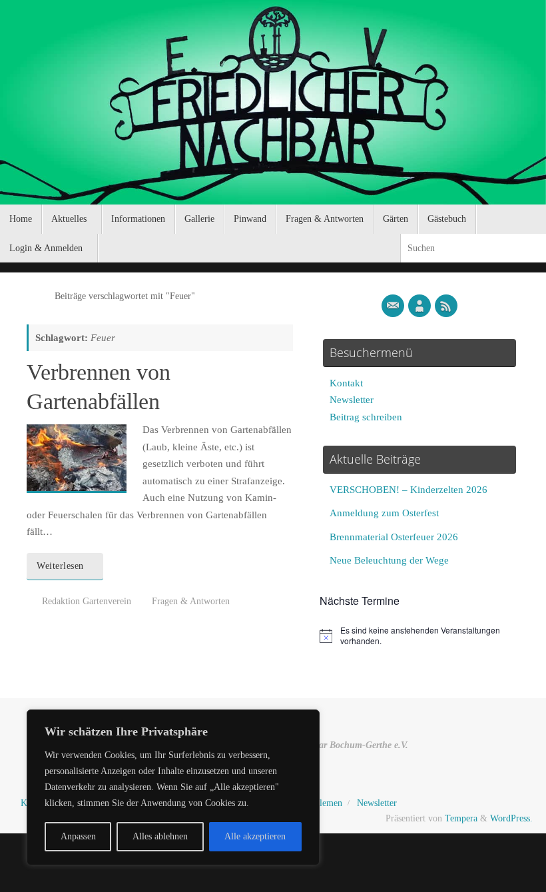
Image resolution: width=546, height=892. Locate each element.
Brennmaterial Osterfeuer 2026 (394, 537)
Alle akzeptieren (255, 836)
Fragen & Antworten (191, 601)
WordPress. (511, 818)
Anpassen (78, 836)
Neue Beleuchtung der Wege (389, 560)
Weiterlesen (60, 566)
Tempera (461, 818)
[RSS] (446, 305)
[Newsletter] (393, 305)
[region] (173, 787)
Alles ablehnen (160, 836)
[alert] (419, 636)
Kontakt (346, 383)
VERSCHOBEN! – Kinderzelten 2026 (408, 489)
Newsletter (352, 399)
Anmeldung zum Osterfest (384, 513)
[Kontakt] (419, 305)
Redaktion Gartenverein (86, 601)
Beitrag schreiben (366, 417)
